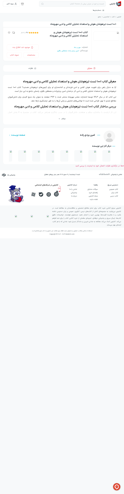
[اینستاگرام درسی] (56, 194)
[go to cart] (22, 3)
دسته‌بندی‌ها (97, 10)
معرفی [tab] (89, 68)
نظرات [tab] (30, 68)
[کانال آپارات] (33, 194)
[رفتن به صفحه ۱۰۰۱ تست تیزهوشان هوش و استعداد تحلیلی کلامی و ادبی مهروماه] (22, 155)
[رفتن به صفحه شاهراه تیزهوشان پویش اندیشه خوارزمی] (106, 155)
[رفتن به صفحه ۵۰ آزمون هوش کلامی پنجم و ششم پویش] (36, 155)
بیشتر (64, 118)
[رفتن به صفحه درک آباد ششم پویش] (64, 155)
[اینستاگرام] (49, 194)
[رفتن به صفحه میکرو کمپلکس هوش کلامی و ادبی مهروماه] (92, 155)
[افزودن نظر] (13, 32)
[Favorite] (9, 32)
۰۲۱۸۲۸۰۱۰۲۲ (104, 174)
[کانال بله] (41, 194)
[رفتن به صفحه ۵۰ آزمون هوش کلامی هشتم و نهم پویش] (78, 155)
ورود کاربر (10, 4)
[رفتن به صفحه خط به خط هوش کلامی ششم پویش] (50, 155)
